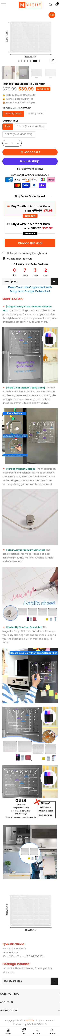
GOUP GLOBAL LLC (37, 1024)
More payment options (30, 168)
